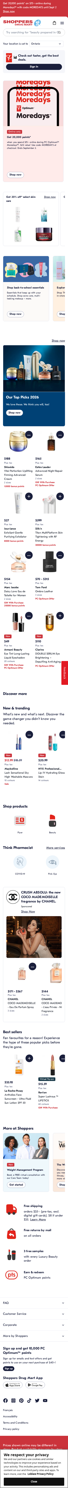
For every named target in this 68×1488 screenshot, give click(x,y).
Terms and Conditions (15, 1422)
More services (55, 847)
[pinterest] (21, 1400)
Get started (16, 1184)
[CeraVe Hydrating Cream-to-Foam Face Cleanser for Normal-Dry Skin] (18, 234)
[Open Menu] (62, 23)
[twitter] (37, 1400)
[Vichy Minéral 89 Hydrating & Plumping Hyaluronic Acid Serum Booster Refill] (44, 214)
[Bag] (54, 23)
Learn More (38, 1219)
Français (8, 1410)
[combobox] (34, 32)
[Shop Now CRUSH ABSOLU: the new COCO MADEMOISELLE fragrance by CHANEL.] (34, 937)
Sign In (34, 66)
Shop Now (28, 911)
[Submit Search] (59, 32)
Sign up (9, 1368)
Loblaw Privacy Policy (40, 1474)
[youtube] (45, 1400)
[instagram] (13, 1400)
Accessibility (10, 1416)
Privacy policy (11, 1429)
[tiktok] (29, 1400)
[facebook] (5, 1400)
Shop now (9, 11)
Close (34, 1481)
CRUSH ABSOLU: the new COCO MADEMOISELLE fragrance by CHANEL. (41, 896)
